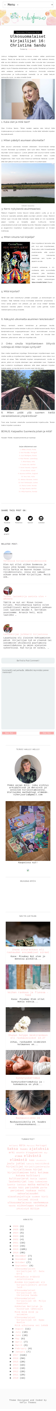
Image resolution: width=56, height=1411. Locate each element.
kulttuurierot (19, 1178)
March (19, 1345)
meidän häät (16, 1188)
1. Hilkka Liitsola (25, 449)
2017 (16, 1355)
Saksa (12, 1149)
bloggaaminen (34, 1153)
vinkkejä (41, 1205)
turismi (23, 1199)
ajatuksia (39, 1149)
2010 (16, 1378)
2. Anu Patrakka (24, 452)
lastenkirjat (17, 1181)
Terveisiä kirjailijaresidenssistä (24, 561)
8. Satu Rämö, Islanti (28, 470)
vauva (12, 1206)
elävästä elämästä (25, 1158)
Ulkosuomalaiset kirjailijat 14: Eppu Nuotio (29, 1320)
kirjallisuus (23, 1169)
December (21, 1256)
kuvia (33, 1179)
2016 (16, 1358)
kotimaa (43, 1172)
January (20, 1352)
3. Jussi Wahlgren (25, 455)
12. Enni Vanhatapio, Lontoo (28, 482)
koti (33, 1172)
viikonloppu (25, 1205)
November (21, 1259)
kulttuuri (33, 1175)
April (19, 1342)
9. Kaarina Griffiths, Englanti (28, 473)
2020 (16, 1246)
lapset (43, 1179)
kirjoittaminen (18, 1172)
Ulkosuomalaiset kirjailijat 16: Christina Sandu (26, 1293)
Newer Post (9, 733)
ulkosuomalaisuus (20, 1202)
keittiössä (42, 1164)
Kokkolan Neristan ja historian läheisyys (29, 1307)
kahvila (30, 1164)
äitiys (34, 1208)
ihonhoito (41, 1160)
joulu (10, 1163)
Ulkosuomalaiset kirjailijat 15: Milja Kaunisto (30, 1301)
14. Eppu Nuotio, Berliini (28, 488)
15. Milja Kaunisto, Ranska (28, 491)
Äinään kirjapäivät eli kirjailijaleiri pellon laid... (31, 1285)
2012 (16, 1371)
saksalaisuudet (28, 1193)
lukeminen (41, 1182)
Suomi (24, 1149)
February (21, 1348)
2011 (16, 1375)
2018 (16, 1253)
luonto (11, 1185)
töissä (34, 1200)
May (18, 1339)
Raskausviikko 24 (28, 1118)
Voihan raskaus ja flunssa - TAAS (28, 994)
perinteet (17, 1190)
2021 (16, 1243)
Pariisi (31, 1146)
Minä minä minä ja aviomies (26, 1313)
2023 (16, 1236)
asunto (20, 1153)
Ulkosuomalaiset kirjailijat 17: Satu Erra (29, 1271)
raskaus (31, 1190)
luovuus (21, 1185)
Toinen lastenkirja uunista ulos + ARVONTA (24, 597)
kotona (20, 1175)
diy (45, 1153)
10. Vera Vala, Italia (28, 476)
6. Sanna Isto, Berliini (27, 464)
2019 (16, 1249)
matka (31, 1184)
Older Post (47, 733)
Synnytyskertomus (28, 1078)
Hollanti (13, 1146)
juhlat (20, 1163)
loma (31, 1182)
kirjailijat (14, 1166)
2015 (16, 1362)
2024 (16, 1233)
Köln (22, 1145)
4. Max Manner (24, 458)
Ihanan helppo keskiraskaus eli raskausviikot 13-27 (28, 1036)
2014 (16, 1365)
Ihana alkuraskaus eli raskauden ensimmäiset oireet (28, 951)
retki (41, 1190)
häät (32, 1160)
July (18, 1332)
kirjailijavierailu (37, 1167)
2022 (16, 1239)
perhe (43, 1188)
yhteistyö (23, 1209)
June (18, 1335)
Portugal (41, 1145)
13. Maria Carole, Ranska (28, 485)
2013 (16, 1368)
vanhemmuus (40, 1202)
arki (12, 1152)
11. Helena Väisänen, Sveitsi (28, 479)
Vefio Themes (28, 1402)
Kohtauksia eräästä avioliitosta (27, 1278)
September (22, 1266)
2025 (16, 1229)
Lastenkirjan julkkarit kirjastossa (25, 634)
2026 (16, 1226)
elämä (18, 1156)
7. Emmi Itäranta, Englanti (28, 467)
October (20, 1262)
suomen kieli (40, 1197)
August (20, 1329)
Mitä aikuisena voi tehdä (31, 1325)
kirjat (37, 1169)
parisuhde (32, 1187)
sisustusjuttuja (19, 1196)
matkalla (43, 1184)
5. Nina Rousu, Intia (28, 461)
